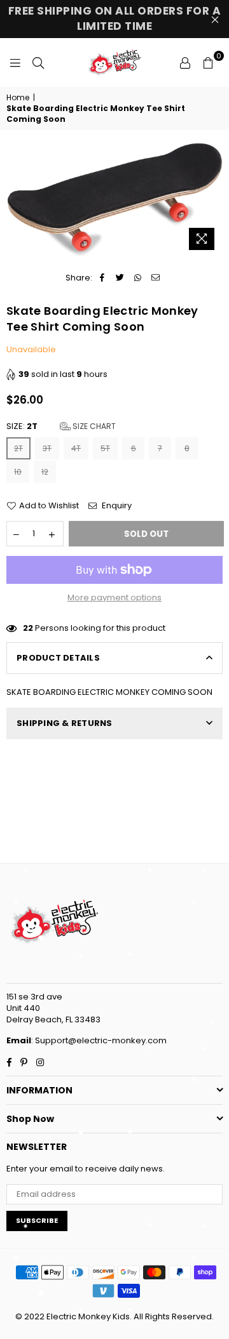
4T (76, 448)
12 (44, 471)
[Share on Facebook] (102, 278)
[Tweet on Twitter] (120, 278)
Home (17, 98)
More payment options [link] (114, 598)
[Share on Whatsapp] (137, 278)
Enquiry (116, 505)
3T (47, 448)
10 (18, 471)
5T (105, 448)
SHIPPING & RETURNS (65, 723)
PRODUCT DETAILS (58, 658)
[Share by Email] (155, 278)
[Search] (38, 62)
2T (18, 448)
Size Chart (93, 426)
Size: (61, 426)
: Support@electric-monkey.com (99, 1040)
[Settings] (185, 62)
